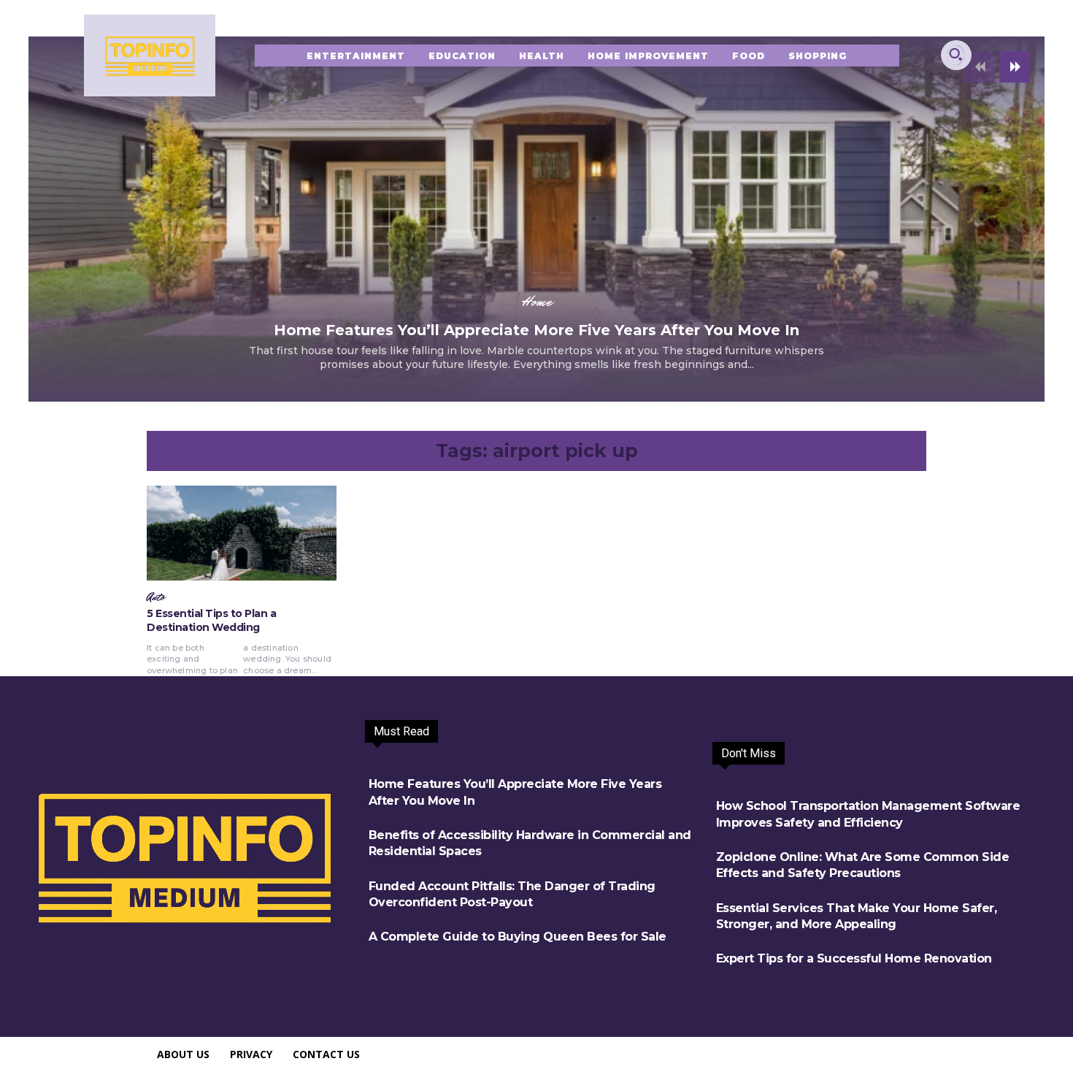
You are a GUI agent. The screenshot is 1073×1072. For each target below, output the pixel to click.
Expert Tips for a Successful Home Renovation (854, 958)
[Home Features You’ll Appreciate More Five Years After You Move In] (536, 219)
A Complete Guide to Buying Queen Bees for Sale (517, 936)
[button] (955, 54)
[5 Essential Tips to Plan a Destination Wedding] (241, 533)
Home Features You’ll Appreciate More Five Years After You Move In (536, 330)
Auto (156, 597)
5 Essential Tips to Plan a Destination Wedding (211, 621)
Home (537, 301)
